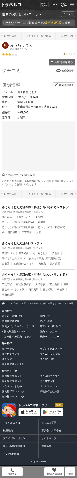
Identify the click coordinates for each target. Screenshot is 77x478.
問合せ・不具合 (43, 4)
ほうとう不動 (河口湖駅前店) (18, 222)
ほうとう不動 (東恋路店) (51, 227)
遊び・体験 (46, 321)
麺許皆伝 (7, 217)
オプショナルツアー (51, 348)
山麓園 (42, 222)
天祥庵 (42, 263)
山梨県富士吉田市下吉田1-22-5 (38, 106)
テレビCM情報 (11, 454)
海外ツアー (8, 359)
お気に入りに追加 (54, 474)
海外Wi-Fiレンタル (50, 353)
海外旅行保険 (47, 359)
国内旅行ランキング (13, 391)
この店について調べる (19, 175)
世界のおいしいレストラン (21, 14)
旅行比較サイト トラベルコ (2, 303)
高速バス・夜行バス (51, 326)
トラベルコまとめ (12, 386)
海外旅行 (7, 343)
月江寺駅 (40, 284)
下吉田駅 (7, 284)
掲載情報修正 (66, 85)
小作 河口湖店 (9, 232)
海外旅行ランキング (13, 396)
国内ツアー (46, 316)
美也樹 (39, 217)
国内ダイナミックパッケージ (18, 326)
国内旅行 (7, 310)
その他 (70, 474)
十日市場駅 (8, 294)
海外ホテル (8, 348)
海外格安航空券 (10, 353)
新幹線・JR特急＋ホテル (18, 336)
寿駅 (66, 284)
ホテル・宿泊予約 (12, 316)
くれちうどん (23, 217)
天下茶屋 (27, 232)
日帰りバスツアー (50, 336)
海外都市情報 (47, 381)
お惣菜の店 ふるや (24, 263)
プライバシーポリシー (15, 438)
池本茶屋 (55, 263)
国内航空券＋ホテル (15, 331)
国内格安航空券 (10, 321)
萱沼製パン (8, 253)
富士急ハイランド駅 (13, 289)
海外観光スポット (12, 381)
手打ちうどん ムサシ (13, 258)
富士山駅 (54, 284)
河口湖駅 (33, 289)
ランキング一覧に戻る (38, 36)
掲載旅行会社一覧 (50, 391)
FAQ (53, 3)
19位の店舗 (67, 36)
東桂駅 (60, 289)
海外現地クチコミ (50, 376)
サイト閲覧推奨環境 (14, 446)
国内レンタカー (48, 331)
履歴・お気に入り (63, 4)
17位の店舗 (10, 36)
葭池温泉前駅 (23, 284)
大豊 (38, 232)
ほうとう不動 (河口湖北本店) (18, 227)
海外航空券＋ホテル (13, 364)
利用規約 (8, 430)
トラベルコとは (11, 422)
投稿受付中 (67, 70)
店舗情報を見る (63, 62)
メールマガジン (48, 386)
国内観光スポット (12, 376)
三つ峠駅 (48, 289)
